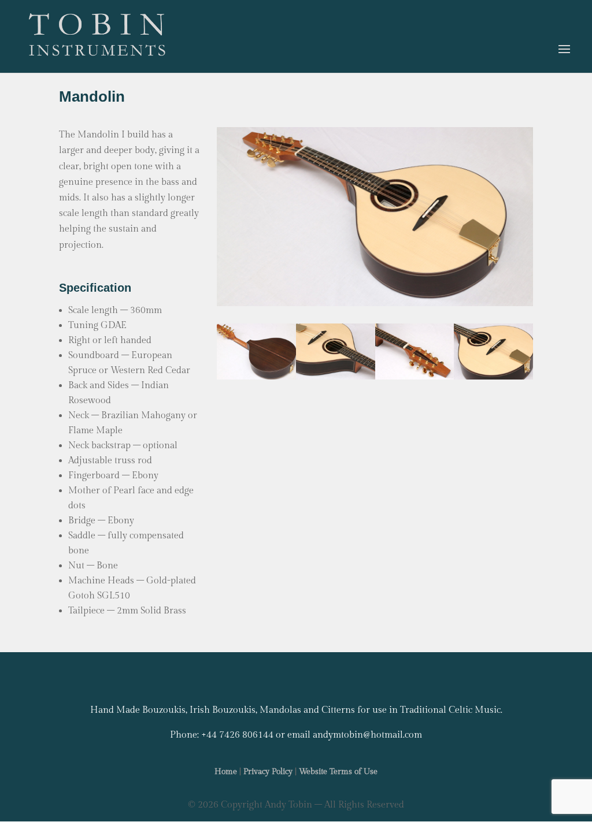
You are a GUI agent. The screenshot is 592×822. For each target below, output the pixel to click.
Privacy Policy (268, 771)
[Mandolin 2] (414, 376)
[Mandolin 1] (493, 376)
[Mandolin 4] (256, 376)
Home (225, 771)
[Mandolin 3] (335, 376)
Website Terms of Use (338, 771)
